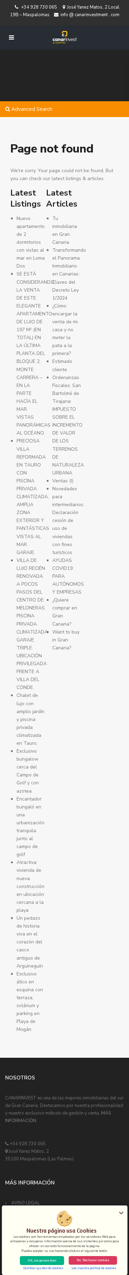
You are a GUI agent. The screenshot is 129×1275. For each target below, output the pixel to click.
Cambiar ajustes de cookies (43, 1268)
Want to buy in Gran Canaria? (65, 640)
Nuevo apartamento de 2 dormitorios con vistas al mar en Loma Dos (31, 242)
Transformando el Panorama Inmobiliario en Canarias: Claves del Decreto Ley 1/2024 (69, 274)
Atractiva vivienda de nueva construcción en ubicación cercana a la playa (30, 886)
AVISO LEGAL (25, 1203)
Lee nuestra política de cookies (94, 1268)
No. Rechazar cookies (93, 1260)
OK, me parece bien (42, 1260)
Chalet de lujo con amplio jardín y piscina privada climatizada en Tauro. (30, 719)
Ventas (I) (62, 481)
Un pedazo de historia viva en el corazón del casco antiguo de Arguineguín (30, 942)
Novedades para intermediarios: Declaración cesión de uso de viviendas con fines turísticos (68, 520)
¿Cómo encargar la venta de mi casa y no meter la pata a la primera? (65, 330)
